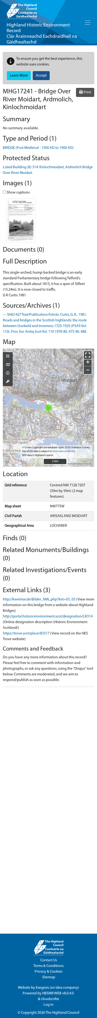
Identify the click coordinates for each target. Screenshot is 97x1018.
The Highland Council (62, 1013)
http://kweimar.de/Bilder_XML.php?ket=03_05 (39, 599)
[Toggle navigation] (87, 22)
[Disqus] (48, 750)
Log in (48, 1005)
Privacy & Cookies (48, 972)
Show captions (18, 192)
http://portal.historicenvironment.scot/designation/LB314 (48, 616)
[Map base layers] (7, 365)
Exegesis (42, 988)
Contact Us (48, 960)
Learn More (19, 76)
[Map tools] (7, 382)
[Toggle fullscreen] (88, 355)
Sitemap (48, 977)
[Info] (7, 373)
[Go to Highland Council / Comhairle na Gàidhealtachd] (22, 9)
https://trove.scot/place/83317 (26, 633)
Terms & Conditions (48, 966)
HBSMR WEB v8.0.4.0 (58, 993)
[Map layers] (7, 356)
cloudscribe (50, 999)
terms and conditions (63, 451)
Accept (41, 76)
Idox (59, 988)
